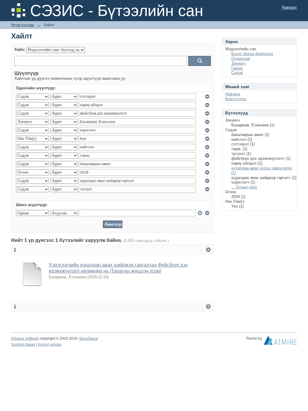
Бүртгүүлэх (235, 99)
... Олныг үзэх (244, 187)
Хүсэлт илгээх (49, 344)
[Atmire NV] (280, 342)
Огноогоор (240, 58)
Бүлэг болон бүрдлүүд (252, 53)
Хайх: (19, 49)
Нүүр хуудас (22, 25)
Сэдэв (237, 72)
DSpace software (25, 338)
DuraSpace (88, 338)
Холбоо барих (23, 344)
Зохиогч (238, 63)
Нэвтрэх (289, 7)
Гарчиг (237, 68)
